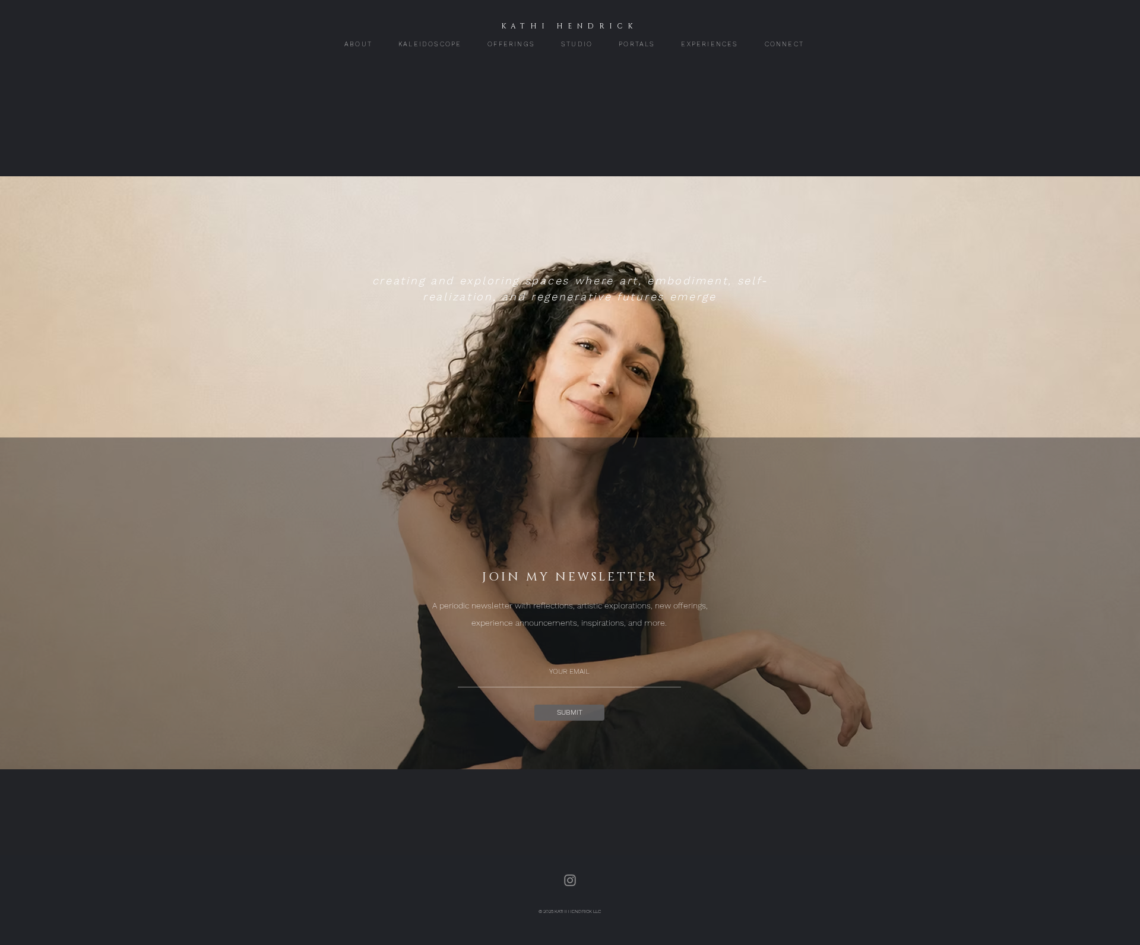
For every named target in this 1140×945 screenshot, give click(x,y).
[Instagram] (570, 880)
